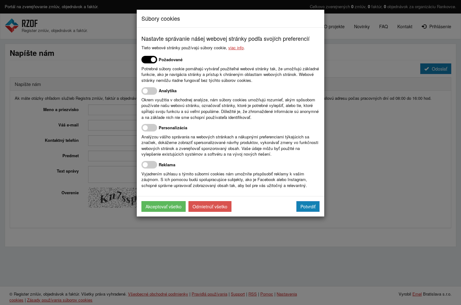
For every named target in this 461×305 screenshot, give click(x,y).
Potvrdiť (307, 206)
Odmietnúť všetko (210, 206)
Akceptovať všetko (164, 206)
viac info (236, 48)
